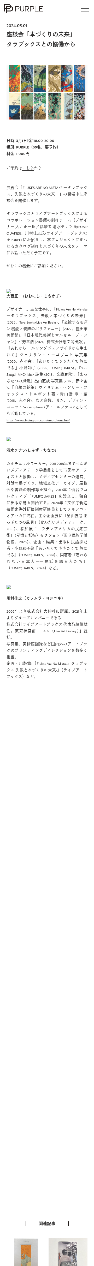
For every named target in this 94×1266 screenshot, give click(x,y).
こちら (28, 168)
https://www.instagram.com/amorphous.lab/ (38, 420)
